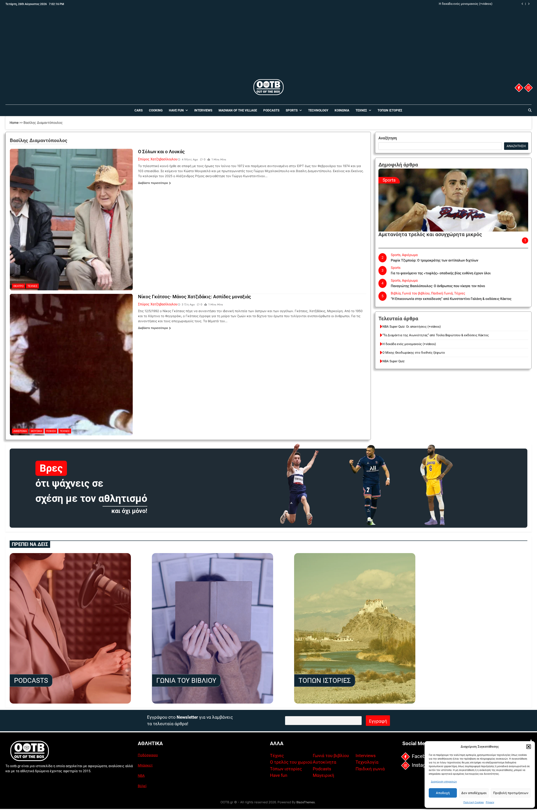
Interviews (203, 110)
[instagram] (528, 87)
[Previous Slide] (522, 4)
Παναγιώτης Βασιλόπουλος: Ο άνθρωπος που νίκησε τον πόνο (438, 286)
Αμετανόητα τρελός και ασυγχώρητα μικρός (430, 234)
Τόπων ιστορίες (286, 768)
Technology (318, 110)
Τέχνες (361, 110)
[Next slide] (529, 4)
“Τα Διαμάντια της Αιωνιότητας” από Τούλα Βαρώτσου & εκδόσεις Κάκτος (435, 335)
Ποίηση (51, 431)
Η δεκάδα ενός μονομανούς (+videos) (409, 344)
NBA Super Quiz (393, 361)
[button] (529, 747)
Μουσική (36, 431)
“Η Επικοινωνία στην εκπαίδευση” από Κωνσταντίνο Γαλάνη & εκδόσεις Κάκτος (451, 299)
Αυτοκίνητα (324, 762)
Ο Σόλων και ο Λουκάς (161, 151)
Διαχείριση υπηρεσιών (444, 781)
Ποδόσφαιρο (148, 755)
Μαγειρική (323, 775)
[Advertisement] (268, 46)
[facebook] (519, 87)
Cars (138, 110)
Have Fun (176, 110)
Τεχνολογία (367, 762)
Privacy (490, 802)
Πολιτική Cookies (473, 802)
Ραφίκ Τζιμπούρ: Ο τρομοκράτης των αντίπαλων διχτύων (434, 260)
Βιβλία (396, 293)
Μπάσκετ (145, 765)
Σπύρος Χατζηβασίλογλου (157, 159)
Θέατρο (18, 286)
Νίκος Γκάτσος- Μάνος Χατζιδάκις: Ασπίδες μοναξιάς (194, 296)
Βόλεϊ (142, 786)
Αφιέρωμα (20, 431)
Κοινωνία (342, 110)
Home (14, 123)
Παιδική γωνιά (370, 768)
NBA (141, 775)
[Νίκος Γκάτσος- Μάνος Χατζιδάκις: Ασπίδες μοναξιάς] (71, 320)
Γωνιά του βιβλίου (416, 293)
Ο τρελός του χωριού (291, 762)
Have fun (278, 775)
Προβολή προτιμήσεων (510, 793)
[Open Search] (530, 110)
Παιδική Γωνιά (442, 293)
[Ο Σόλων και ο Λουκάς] (71, 175)
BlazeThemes (305, 802)
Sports (292, 110)
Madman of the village (238, 110)
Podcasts (271, 110)
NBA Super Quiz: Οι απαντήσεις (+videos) (411, 326)
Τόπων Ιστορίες (390, 110)
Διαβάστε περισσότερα (153, 183)
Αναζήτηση (387, 138)
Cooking (156, 110)
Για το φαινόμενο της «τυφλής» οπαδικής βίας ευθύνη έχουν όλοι (441, 273)
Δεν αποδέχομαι (473, 793)
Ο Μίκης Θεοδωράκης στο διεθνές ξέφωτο (461, 4)
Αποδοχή (443, 793)
